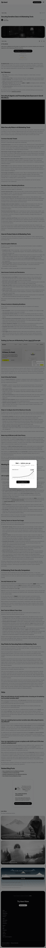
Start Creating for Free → (23, 481)
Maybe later (23, 484)
